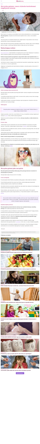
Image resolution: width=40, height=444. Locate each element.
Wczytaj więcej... (20, 373)
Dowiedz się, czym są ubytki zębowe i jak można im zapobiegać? (16, 353)
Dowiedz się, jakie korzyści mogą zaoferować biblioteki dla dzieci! (16, 252)
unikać (11, 145)
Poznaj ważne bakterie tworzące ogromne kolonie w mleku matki (16, 337)
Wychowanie (3, 301)
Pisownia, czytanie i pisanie (5, 251)
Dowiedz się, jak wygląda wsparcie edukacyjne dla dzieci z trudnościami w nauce (18, 319)
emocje (2, 193)
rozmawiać (18, 221)
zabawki (25, 126)
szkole (6, 115)
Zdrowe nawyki (3, 352)
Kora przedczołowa (5, 52)
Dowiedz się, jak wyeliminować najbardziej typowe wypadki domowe (17, 302)
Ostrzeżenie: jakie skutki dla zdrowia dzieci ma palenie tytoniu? (16, 370)
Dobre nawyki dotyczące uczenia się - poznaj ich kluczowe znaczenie (17, 285)
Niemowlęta (3, 284)
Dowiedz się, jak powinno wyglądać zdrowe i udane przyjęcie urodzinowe (18, 269)
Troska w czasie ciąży (5, 369)
